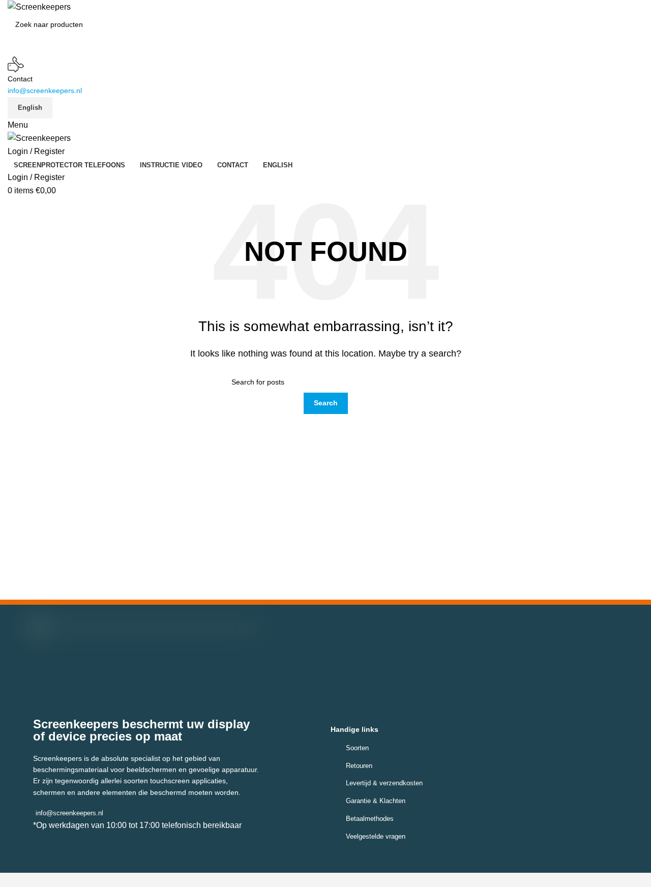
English (30, 107)
